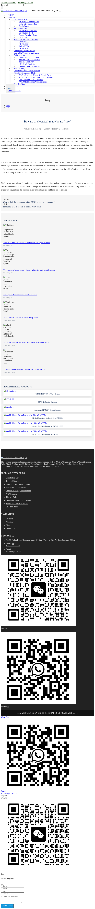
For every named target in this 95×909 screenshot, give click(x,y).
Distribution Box (12, 478)
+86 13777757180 (8, 2)
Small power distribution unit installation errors (20, 295)
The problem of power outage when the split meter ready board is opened (29, 270)
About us (9, 522)
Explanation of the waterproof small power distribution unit (24, 369)
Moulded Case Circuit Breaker (18, 484)
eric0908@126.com (25, 2)
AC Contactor (11, 494)
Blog (8, 525)
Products (9, 519)
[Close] (2, 884)
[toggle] (60, 11)
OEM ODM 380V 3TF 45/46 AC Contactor (47, 394)
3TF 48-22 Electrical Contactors (47, 402)
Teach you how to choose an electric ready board (22, 207)
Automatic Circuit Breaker (16, 487)
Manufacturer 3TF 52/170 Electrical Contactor (47, 410)
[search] (2, 7)
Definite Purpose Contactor (29, 66)
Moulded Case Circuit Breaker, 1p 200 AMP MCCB (47, 434)
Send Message (7, 906)
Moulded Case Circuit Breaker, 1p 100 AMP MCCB (47, 426)
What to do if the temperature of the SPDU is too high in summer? (29, 202)
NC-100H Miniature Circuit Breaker (33, 82)
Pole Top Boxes (20, 84)
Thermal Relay (12, 497)
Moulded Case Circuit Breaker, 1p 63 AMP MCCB (47, 418)
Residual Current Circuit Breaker (19, 500)
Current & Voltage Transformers (18, 491)
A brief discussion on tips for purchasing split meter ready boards (26, 342)
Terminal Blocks (12, 481)
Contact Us (14, 91)
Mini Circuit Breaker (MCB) (17, 503)
